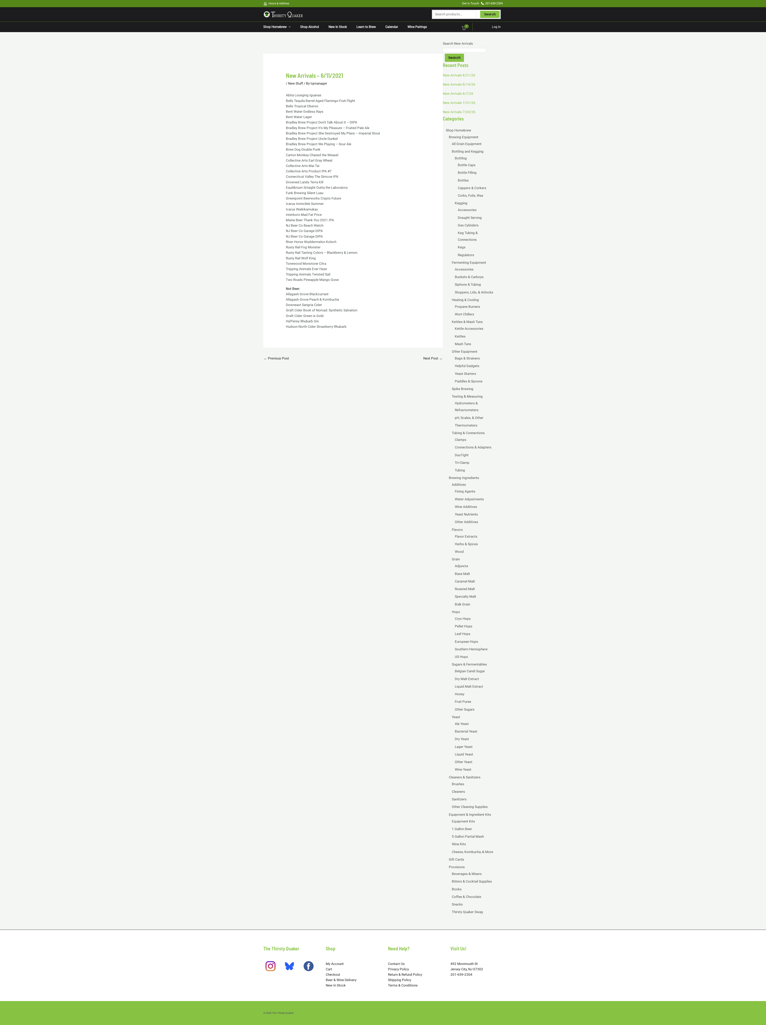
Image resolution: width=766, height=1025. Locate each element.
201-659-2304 (494, 3)
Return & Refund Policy (405, 975)
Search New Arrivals (458, 43)
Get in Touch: (471, 3)
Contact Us (396, 964)
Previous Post (276, 358)
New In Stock (336, 985)
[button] (289, 27)
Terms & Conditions (403, 985)
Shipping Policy (399, 980)
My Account (335, 964)
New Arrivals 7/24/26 (459, 112)
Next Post (432, 358)
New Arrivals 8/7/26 (458, 94)
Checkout (333, 975)
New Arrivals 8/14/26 (459, 84)
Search (490, 14)
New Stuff (295, 83)
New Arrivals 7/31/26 (459, 103)
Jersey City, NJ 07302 (466, 969)
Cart (329, 969)
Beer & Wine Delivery (341, 980)
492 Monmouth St (464, 964)
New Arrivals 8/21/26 (459, 75)
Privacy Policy (398, 969)
